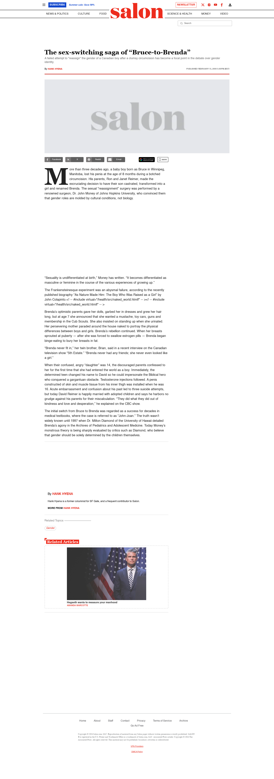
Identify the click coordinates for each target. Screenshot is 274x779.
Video (224, 14)
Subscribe (57, 5)
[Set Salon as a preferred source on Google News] (147, 159)
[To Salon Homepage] (137, 11)
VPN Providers (137, 746)
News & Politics (57, 14)
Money (206, 14)
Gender (50, 528)
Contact (125, 721)
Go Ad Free (137, 726)
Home (82, 721)
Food (103, 14)
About (97, 721)
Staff (110, 721)
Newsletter (186, 5)
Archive (183, 721)
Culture (84, 14)
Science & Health (179, 14)
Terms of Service (162, 721)
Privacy (141, 721)
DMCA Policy (137, 752)
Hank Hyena (55, 69)
